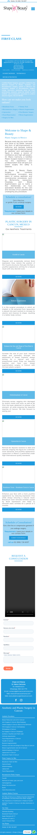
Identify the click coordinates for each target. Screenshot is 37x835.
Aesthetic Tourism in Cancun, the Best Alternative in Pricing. (18, 803)
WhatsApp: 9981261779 (18, 689)
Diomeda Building (7, 811)
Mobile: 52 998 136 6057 (9, 827)
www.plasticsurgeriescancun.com (20, 696)
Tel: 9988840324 (18, 687)
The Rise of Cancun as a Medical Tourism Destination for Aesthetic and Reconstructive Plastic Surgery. (18, 797)
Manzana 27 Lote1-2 (8, 818)
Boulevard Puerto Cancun (10, 814)
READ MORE (18, 96)
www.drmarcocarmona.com (20, 694)
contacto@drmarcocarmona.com (21, 691)
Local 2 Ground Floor (8, 821)
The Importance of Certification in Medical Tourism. (17, 801)
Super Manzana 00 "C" (9, 816)
